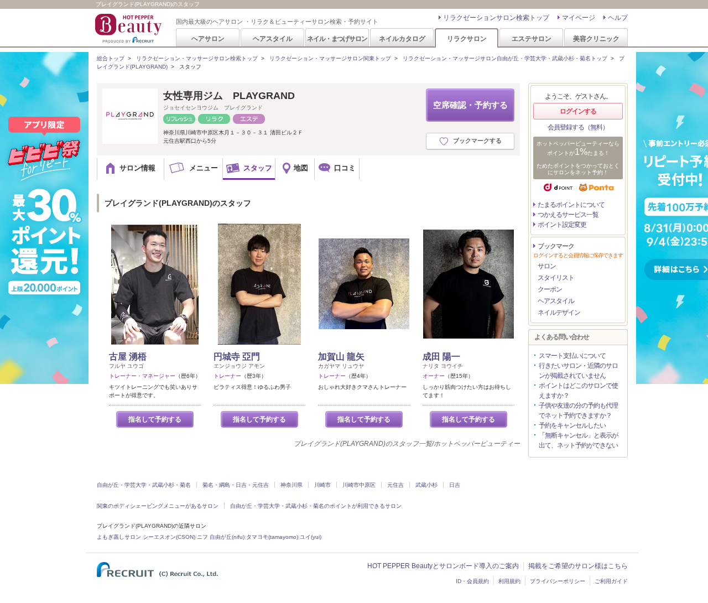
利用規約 (509, 581)
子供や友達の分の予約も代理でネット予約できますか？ (578, 410)
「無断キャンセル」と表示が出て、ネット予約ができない (578, 440)
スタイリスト (556, 278)
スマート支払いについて (572, 356)
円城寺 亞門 (237, 356)
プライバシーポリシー (557, 581)
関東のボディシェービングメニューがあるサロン (157, 506)
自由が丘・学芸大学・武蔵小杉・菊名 (144, 485)
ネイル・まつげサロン (337, 38)
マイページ (578, 18)
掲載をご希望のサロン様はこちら (578, 566)
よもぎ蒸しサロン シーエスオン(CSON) (146, 537)
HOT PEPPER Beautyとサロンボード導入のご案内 (443, 566)
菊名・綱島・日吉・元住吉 (235, 485)
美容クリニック (596, 38)
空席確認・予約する (470, 105)
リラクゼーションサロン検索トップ (496, 18)
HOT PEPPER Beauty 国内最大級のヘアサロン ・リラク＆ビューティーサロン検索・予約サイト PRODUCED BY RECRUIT (129, 28)
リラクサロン (467, 38)
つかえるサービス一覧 (568, 215)
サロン (547, 266)
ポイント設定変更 (562, 224)
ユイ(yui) (310, 537)
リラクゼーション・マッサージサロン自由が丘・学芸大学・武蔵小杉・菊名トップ (505, 58)
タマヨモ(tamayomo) (272, 537)
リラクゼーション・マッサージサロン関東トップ (330, 58)
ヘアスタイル (273, 38)
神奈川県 (291, 485)
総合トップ (110, 58)
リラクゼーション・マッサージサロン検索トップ (197, 58)
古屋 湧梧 (128, 356)
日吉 (454, 485)
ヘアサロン (208, 38)
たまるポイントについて (571, 205)
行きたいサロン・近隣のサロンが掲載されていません (578, 371)
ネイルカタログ (402, 38)
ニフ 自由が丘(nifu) (220, 537)
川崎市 (322, 485)
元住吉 (395, 485)
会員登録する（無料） (578, 127)
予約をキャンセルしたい (572, 425)
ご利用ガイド (611, 581)
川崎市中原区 (359, 485)
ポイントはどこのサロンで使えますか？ (578, 390)
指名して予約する (154, 419)
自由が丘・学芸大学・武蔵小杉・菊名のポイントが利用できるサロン (316, 506)
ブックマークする (477, 140)
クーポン (550, 289)
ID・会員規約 (472, 581)
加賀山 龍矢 (341, 356)
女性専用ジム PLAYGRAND (229, 95)
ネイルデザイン (559, 312)
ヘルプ (618, 18)
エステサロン (531, 38)
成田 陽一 (441, 356)
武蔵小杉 (426, 485)
